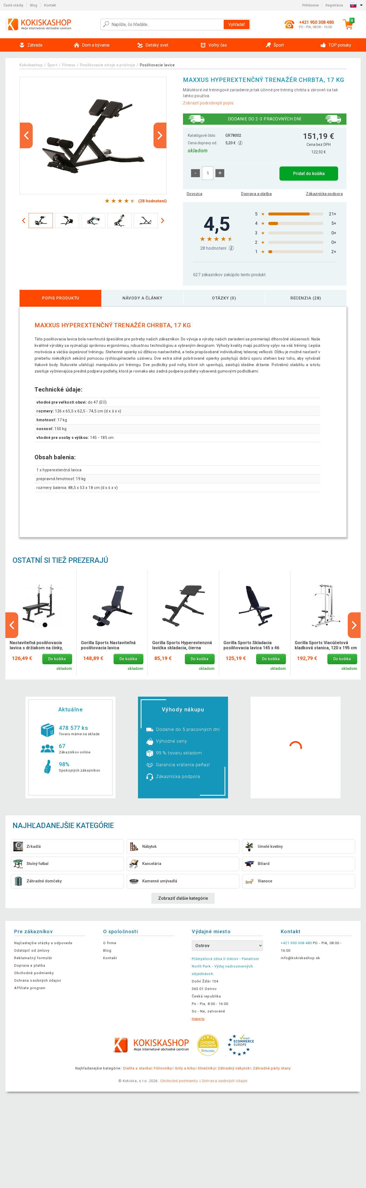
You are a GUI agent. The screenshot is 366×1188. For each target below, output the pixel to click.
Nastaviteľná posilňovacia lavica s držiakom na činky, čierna (36, 645)
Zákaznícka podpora (324, 194)
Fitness (69, 65)
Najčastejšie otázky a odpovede (43, 943)
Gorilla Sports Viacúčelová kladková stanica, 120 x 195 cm (326, 645)
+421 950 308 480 (296, 943)
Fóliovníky (163, 1068)
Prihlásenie (310, 5)
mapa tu (198, 1019)
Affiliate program (30, 988)
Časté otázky (13, 5)
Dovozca (194, 194)
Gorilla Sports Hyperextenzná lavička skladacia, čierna (182, 645)
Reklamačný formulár (33, 958)
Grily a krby (185, 1068)
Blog (33, 5)
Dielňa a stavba (137, 1068)
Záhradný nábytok (234, 1068)
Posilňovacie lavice (157, 65)
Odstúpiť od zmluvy (32, 950)
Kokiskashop (31, 65)
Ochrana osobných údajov (37, 980)
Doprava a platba (256, 194)
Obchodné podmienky (34, 973)
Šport (52, 65)
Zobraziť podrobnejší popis (208, 103)
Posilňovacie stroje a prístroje (107, 65)
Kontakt (50, 5)
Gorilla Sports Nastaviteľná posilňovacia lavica (108, 645)
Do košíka (57, 659)
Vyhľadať (236, 24)
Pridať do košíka (309, 173)
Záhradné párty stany (272, 1068)
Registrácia (334, 5)
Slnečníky (206, 1068)
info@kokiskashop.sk (300, 958)
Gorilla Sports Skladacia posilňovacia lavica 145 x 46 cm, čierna (251, 645)
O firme (109, 943)
